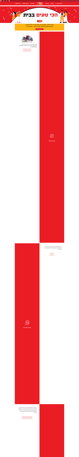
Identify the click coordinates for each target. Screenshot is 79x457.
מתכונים (32, 3)
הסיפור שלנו (59, 3)
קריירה (47, 3)
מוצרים (52, 3)
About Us (18, 3)
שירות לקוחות (25, 3)
